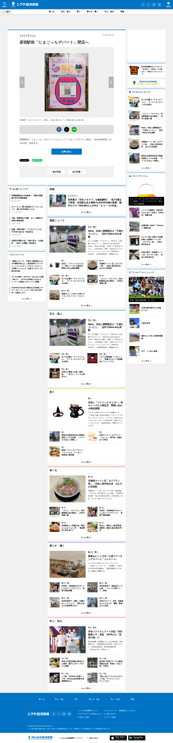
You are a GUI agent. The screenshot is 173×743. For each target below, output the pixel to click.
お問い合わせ (111, 714)
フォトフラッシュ (28, 35)
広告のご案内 (84, 717)
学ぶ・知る (109, 11)
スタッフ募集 (111, 717)
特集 (122, 11)
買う (79, 11)
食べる (52, 11)
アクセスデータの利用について (91, 714)
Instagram (154, 5)
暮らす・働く (92, 11)
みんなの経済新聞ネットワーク (40, 738)
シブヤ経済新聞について (89, 710)
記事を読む (67, 151)
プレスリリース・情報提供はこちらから (121, 710)
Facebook (143, 5)
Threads (159, 5)
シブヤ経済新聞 (24, 4)
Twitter (148, 5)
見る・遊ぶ (65, 11)
